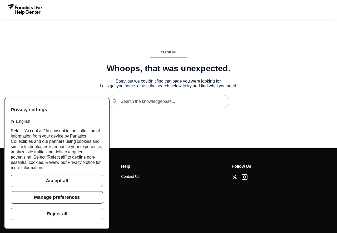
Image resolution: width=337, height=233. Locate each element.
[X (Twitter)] (234, 177)
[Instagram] (244, 177)
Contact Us (130, 176)
